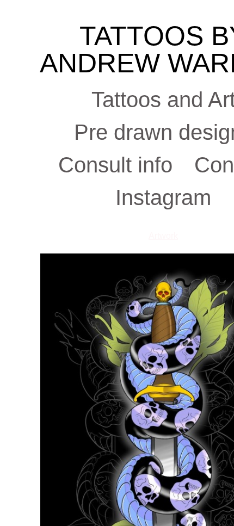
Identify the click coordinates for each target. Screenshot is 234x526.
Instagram (163, 197)
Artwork (163, 235)
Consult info (115, 165)
